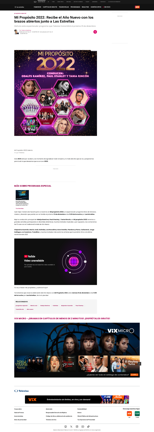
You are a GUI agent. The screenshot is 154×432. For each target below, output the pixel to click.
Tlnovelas (103, 1)
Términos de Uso (51, 419)
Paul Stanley (79, 305)
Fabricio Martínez (26, 30)
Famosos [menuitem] (37, 7)
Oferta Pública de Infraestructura (87, 416)
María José (33, 305)
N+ (48, 1)
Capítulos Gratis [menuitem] (50, 7)
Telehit (87, 1)
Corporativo (18, 409)
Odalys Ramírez (45, 305)
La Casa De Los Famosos (114, 1)
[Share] (95, 32)
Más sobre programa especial (32, 185)
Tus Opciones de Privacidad (86, 419)
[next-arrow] (139, 364)
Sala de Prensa (19, 412)
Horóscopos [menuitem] (96, 7)
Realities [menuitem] (85, 7)
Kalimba (55, 305)
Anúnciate (49, 409)
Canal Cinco (60, 1)
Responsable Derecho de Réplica (56, 412)
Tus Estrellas (20, 208)
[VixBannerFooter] (77, 399)
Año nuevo (30, 309)
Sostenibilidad (82, 409)
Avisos (79, 412)
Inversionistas (18, 416)
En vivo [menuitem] (107, 7)
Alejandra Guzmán (67, 305)
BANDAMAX (94, 1)
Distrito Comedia (78, 1)
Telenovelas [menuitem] (64, 7)
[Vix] (137, 7)
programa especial (20, 13)
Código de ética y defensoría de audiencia (59, 416)
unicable (68, 1)
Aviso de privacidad (20, 419)
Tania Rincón (20, 309)
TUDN (53, 1)
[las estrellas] (19, 7)
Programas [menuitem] (75, 7)
